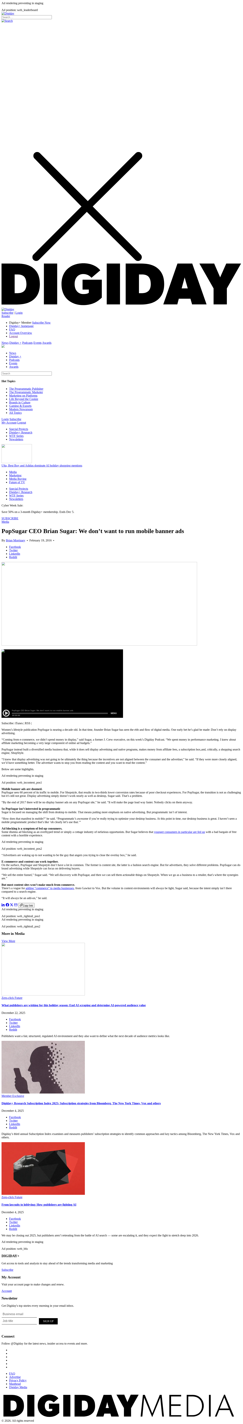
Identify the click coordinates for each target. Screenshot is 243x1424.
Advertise (15, 1377)
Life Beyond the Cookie (23, 399)
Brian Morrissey (15, 540)
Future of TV (17, 482)
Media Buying (17, 478)
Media (13, 472)
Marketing (15, 475)
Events (37, 342)
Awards (46, 342)
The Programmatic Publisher (26, 388)
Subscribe (7, 312)
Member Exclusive (13, 1096)
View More (8, 941)
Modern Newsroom (21, 409)
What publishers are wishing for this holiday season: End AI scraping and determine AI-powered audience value (74, 1005)
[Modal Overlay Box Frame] (30, 1321)
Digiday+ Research (20, 432)
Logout (13, 336)
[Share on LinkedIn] (3, 905)
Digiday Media (18, 1387)
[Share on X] (11, 905)
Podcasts (27, 342)
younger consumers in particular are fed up (179, 832)
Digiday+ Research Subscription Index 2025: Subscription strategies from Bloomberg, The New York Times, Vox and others (81, 1103)
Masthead (15, 1383)
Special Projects (18, 429)
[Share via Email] (15, 905)
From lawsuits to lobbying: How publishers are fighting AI (39, 1204)
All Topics (15, 412)
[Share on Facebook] (7, 905)
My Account (9, 422)
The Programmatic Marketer (26, 392)
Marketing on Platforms (23, 395)
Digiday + (15, 342)
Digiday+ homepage (21, 326)
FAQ (12, 329)
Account (7, 1290)
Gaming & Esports (20, 405)
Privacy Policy (18, 1380)
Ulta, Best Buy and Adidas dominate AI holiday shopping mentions (42, 465)
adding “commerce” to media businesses (50, 888)
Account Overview (20, 332)
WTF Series (16, 435)
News (5, 342)
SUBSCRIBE (10, 518)
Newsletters (16, 439)
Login (19, 312)
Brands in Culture (19, 402)
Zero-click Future (12, 997)
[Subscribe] (8, 309)
